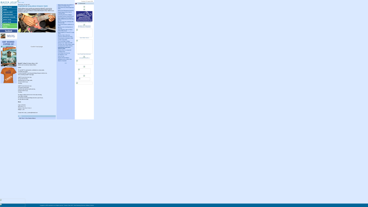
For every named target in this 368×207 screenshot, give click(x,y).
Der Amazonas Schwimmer (84, 27)
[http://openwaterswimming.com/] (84, 36)
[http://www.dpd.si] (84, 66)
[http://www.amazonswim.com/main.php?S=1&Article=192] (84, 24)
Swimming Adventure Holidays (65, 14)
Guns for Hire (61, 56)
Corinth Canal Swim (62, 39)
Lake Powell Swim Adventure (84, 54)
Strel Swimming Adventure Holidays (82, 205)
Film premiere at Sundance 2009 (65, 38)
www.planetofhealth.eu (84, 57)
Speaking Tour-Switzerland (84, 25)
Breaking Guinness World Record (66, 16)
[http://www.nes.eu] (84, 73)
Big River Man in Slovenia (64, 35)
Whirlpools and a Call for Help (65, 59)
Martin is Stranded (62, 60)
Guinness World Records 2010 (65, 36)
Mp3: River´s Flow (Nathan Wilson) (27, 118)
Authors (92, 205)
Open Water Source (84, 37)
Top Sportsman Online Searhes (65, 45)
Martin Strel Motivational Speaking (66, 10)
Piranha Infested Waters (63, 57)
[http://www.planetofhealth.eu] (84, 56)
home (19, 2)
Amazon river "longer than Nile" (65, 42)
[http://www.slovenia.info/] (84, 75)
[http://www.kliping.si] (84, 83)
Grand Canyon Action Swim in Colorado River (65, 13)
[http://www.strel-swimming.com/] (84, 20)
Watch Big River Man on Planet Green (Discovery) (65, 30)
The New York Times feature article (66, 44)
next (66, 63)
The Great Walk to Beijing (64, 41)
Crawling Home (61, 51)
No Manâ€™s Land (62, 54)
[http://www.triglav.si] (84, 64)
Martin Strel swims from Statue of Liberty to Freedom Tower (65, 5)
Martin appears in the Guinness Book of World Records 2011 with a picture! (66, 19)
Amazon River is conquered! (64, 50)
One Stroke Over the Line (64, 53)
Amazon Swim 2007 (68, 205)
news (23, 2)
